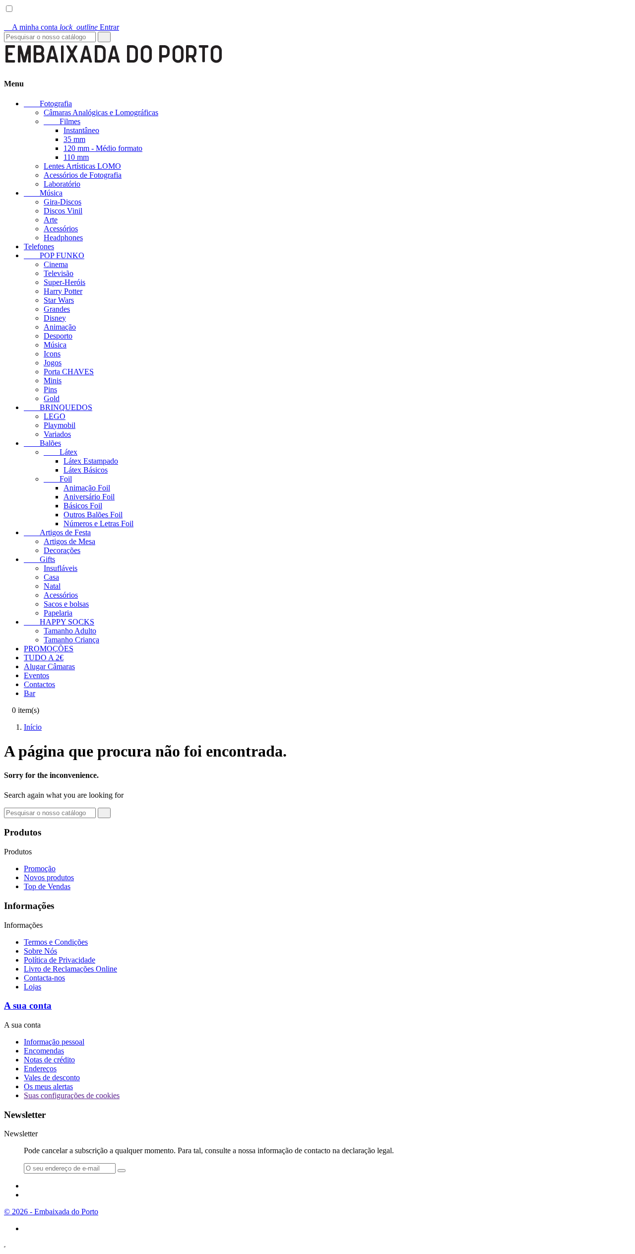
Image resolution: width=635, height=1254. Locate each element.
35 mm (74, 139)
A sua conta (28, 1005)
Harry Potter (63, 291)
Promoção (40, 868)
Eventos (36, 675)
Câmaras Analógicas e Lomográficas (101, 112)
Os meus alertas (48, 1086)
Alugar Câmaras (49, 666)
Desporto (58, 336)
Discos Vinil (63, 211)
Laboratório (62, 184)
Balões (42, 443)
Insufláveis (60, 568)
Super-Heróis (64, 282)
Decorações (62, 550)
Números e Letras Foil (98, 523)
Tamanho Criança (71, 639)
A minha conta (32, 27)
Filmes (62, 121)
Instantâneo (81, 130)
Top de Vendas (47, 886)
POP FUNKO (54, 255)
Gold (52, 398)
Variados (57, 434)
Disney (55, 318)
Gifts (39, 559)
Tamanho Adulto (70, 631)
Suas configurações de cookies (72, 1095)
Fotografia (48, 103)
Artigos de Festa (57, 532)
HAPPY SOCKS (59, 622)
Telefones (39, 246)
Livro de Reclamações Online (70, 969)
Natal (52, 586)
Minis (53, 380)
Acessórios (61, 228)
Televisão (58, 273)
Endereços (40, 1068)
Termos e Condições (56, 942)
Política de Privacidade (59, 960)
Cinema (56, 264)
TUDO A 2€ (44, 657)
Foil (58, 479)
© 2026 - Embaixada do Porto (51, 1211)
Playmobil (59, 425)
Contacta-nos (44, 978)
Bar (29, 693)
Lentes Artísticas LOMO (82, 166)
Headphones (63, 237)
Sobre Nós (40, 951)
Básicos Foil (83, 505)
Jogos (53, 362)
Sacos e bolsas (66, 604)
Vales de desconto (52, 1077)
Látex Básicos (86, 470)
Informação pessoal (54, 1042)
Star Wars (59, 300)
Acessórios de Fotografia (83, 175)
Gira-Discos (62, 202)
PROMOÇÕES (48, 648)
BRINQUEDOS (58, 407)
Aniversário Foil (89, 496)
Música (43, 193)
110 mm (76, 157)
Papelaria (58, 613)
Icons (52, 353)
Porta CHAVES (69, 371)
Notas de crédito (49, 1059)
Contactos (39, 684)
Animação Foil (87, 488)
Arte (51, 219)
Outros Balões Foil (93, 514)
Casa (51, 577)
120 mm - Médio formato (103, 148)
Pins (50, 389)
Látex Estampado (91, 461)
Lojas (32, 986)
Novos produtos (49, 877)
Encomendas (44, 1050)
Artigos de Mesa (69, 541)
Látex (60, 452)
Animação (60, 327)
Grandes (57, 309)
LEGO (54, 416)
